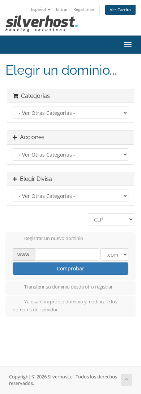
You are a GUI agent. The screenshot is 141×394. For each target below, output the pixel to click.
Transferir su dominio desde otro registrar (68, 287)
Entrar (62, 9)
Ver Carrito (120, 9)
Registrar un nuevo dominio (53, 238)
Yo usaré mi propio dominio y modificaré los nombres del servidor (65, 306)
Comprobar (70, 268)
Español (39, 9)
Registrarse (83, 9)
